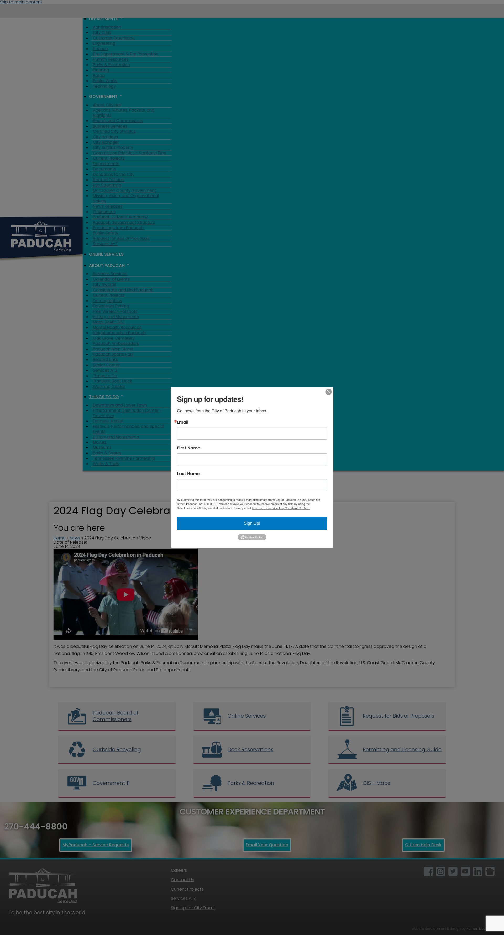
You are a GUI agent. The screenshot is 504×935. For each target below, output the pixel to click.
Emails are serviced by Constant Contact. (281, 508)
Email (182, 422)
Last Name (188, 474)
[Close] (329, 392)
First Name (188, 448)
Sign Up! (252, 523)
